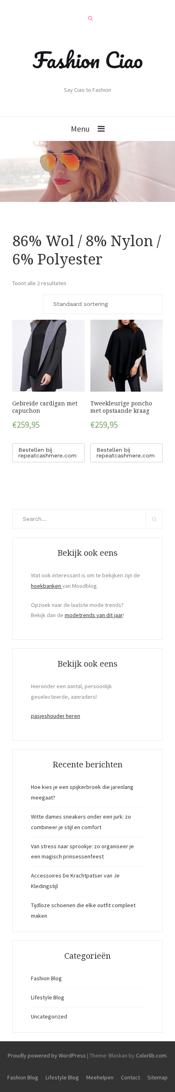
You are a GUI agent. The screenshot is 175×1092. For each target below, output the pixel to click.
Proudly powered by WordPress (47, 1055)
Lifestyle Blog (47, 997)
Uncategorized (49, 1016)
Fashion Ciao (88, 60)
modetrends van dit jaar (94, 615)
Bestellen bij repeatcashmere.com (47, 452)
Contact (130, 1077)
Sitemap (157, 1077)
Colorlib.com (151, 1055)
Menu (80, 129)
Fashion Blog (46, 978)
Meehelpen (100, 1077)
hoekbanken (46, 585)
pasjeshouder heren (55, 715)
